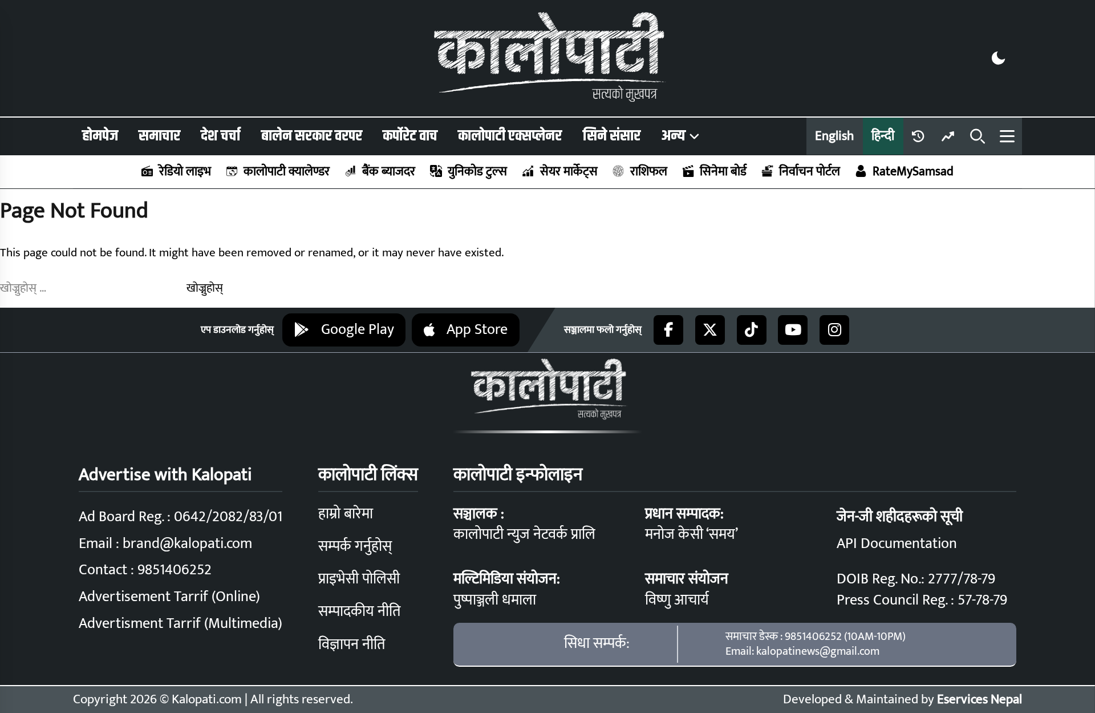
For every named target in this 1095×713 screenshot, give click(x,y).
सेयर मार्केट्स (568, 171)
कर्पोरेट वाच (410, 136)
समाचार (159, 136)
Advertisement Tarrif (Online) (169, 597)
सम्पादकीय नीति (359, 611)
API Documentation (897, 543)
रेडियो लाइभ (185, 171)
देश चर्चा (220, 136)
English (834, 136)
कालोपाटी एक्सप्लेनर (510, 136)
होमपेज (100, 136)
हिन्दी (882, 136)
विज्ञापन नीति (351, 645)
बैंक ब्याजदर (388, 171)
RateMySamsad (913, 171)
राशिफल (648, 171)
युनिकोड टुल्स (477, 171)
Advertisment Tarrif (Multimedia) (180, 623)
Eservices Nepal (979, 699)
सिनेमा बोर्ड (723, 171)
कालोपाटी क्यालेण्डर (287, 171)
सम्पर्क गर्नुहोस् (355, 546)
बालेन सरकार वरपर (311, 136)
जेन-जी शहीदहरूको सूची (900, 517)
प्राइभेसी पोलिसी (359, 579)
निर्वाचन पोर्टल (809, 171)
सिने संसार (611, 136)
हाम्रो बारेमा (345, 514)
